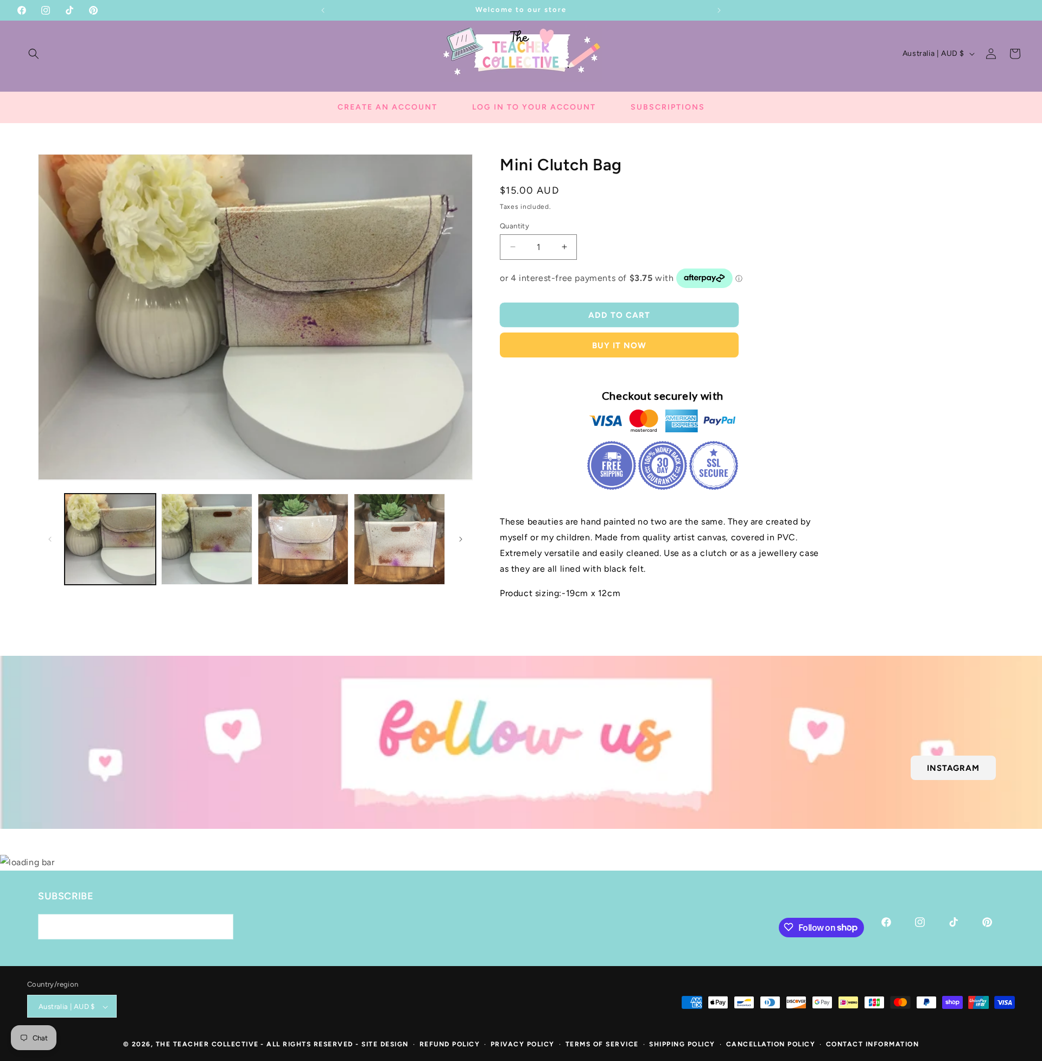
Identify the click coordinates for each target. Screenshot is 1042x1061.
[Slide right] (461, 539)
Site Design (385, 1045)
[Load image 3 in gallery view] (303, 539)
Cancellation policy (771, 1045)
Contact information (872, 1045)
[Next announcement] (719, 10)
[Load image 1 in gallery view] (110, 539)
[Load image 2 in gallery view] (206, 539)
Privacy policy (523, 1045)
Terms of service (602, 1045)
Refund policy (450, 1045)
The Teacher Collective (207, 1045)
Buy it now (619, 345)
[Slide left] (50, 539)
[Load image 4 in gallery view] (399, 539)
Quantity (514, 225)
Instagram (953, 767)
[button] (34, 54)
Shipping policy (682, 1045)
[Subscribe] (221, 926)
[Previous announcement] (323, 10)
